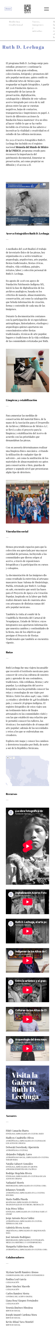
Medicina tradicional (16, 23)
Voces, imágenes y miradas (38, 26)
